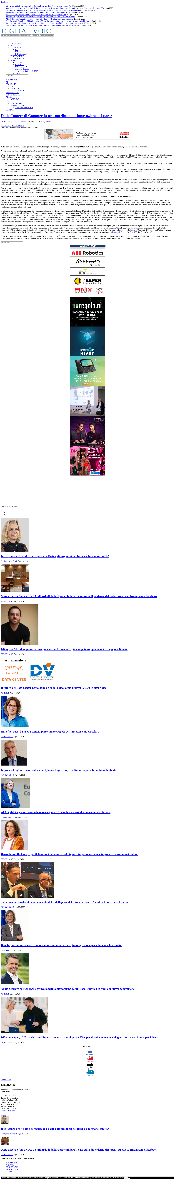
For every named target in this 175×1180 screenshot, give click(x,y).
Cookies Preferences (8, 1111)
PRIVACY (10, 1165)
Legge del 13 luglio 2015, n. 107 (124, 232)
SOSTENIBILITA (17, 58)
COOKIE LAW (12, 1167)
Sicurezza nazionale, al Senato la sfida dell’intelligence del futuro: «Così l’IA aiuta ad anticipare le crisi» (45, 23)
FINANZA (19, 52)
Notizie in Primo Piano (9, 506)
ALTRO (13, 60)
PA (16, 50)
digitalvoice (47, 122)
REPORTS (19, 65)
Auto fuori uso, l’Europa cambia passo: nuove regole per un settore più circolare (36, 15)
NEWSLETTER (12, 1169)
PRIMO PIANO (16, 43)
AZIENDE (19, 63)
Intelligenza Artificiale (9, 561)
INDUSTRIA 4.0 (21, 54)
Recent (3, 1115)
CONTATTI (15, 73)
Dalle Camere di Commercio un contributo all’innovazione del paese (56, 115)
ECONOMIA (15, 47)
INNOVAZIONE (17, 56)
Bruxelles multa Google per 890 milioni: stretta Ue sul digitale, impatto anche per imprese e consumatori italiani (48, 21)
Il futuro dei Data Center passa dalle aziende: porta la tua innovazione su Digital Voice (38, 12)
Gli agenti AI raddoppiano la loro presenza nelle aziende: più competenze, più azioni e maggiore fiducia (45, 10)
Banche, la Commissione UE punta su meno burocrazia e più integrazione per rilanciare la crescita (43, 25)
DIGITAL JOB (21, 67)
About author (6, 1080)
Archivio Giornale (22, 69)
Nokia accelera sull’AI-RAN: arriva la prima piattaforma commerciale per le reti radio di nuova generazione (68, 988)
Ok (126, 1178)
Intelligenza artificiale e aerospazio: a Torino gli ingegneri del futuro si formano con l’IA (39, 6)
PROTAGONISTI (20, 122)
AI (11, 45)
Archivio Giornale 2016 (29, 71)
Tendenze (4, 2)
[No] (129, 1178)
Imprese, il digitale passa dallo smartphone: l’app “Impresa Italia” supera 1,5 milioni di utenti (40, 17)
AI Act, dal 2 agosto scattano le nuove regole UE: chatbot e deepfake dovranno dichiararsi (40, 19)
